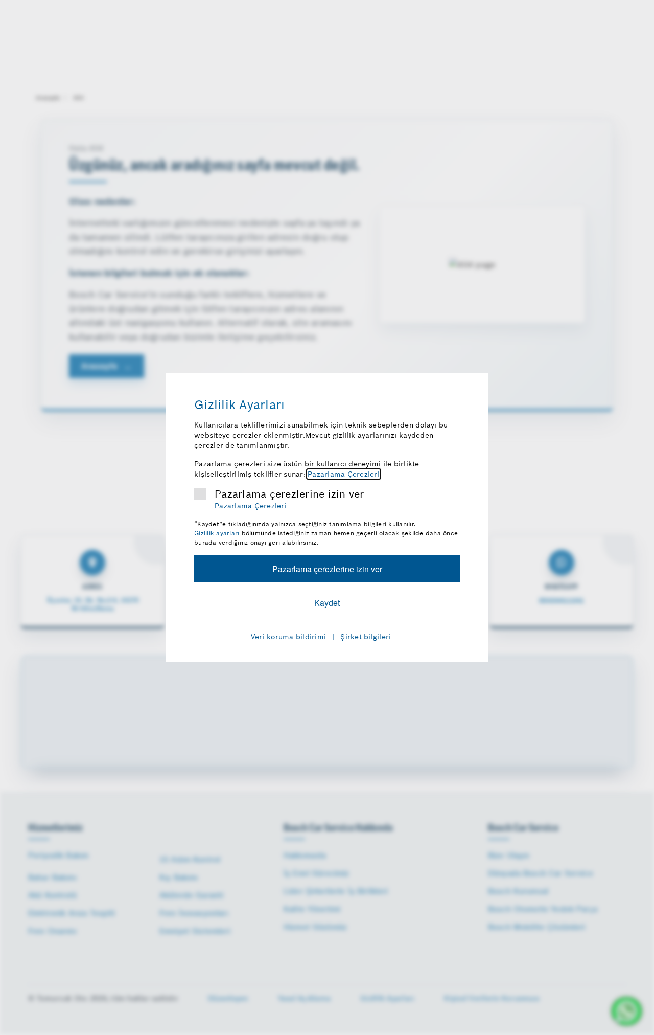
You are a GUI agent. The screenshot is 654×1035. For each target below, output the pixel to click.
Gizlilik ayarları (216, 533)
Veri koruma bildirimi (288, 637)
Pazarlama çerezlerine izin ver (289, 494)
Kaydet (327, 603)
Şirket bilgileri (365, 637)
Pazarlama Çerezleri (344, 474)
